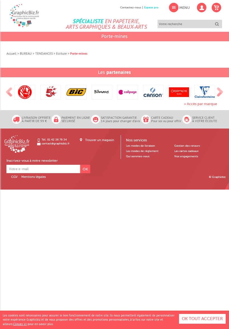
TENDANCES (44, 53)
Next (220, 92)
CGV (14, 177)
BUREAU (26, 53)
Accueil (11, 53)
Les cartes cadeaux (186, 151)
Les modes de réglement (142, 151)
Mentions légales (33, 177)
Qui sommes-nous (137, 156)
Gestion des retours (187, 145)
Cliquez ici (20, 324)
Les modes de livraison (140, 145)
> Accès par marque (200, 104)
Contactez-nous (130, 7)
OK (85, 169)
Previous (9, 92)
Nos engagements (186, 156)
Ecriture (61, 53)
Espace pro (151, 7)
